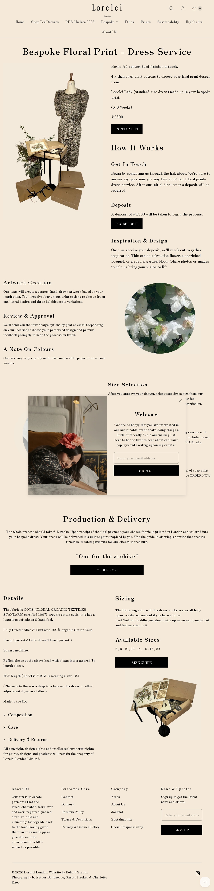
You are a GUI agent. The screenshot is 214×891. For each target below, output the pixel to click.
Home (20, 21)
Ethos (129, 21)
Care (13, 727)
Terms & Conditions (76, 819)
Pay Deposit (126, 223)
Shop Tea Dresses (45, 21)
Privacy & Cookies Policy (80, 826)
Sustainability (168, 21)
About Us (109, 31)
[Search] (171, 8)
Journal (117, 811)
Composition (20, 715)
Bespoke (107, 21)
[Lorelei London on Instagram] (197, 873)
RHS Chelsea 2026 (79, 21)
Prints (146, 21)
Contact (67, 796)
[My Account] (183, 8)
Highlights (194, 21)
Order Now (107, 569)
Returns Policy (72, 811)
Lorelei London (35, 871)
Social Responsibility (127, 826)
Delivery (67, 803)
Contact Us (127, 128)
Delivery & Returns (27, 739)
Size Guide (141, 662)
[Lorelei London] (107, 10)
